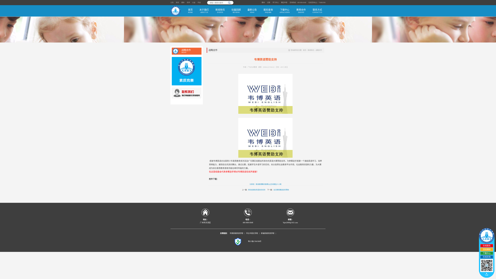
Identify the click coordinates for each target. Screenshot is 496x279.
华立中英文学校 (252, 233)
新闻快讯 (220, 11)
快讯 (177, 2)
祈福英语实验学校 (267, 233)
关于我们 (204, 11)
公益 (193, 2)
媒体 (182, 2)
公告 (172, 2)
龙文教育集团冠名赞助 (281, 190)
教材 (263, 2)
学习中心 (276, 2)
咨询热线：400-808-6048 (298, 2)
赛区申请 (284, 2)
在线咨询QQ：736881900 (317, 2)
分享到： (253, 184)
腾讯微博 (265, 184)
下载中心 (285, 11)
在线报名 (487, 246)
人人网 (279, 184)
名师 (188, 2)
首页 (190, 11)
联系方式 (317, 11)
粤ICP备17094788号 (254, 241)
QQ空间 (271, 184)
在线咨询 (487, 257)
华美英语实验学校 (236, 233)
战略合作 (319, 50)
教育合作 (301, 11)
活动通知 (487, 249)
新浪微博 (259, 184)
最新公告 (252, 11)
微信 (275, 184)
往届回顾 (236, 11)
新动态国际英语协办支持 (256, 190)
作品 (199, 2)
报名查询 (268, 11)
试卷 (268, 2)
